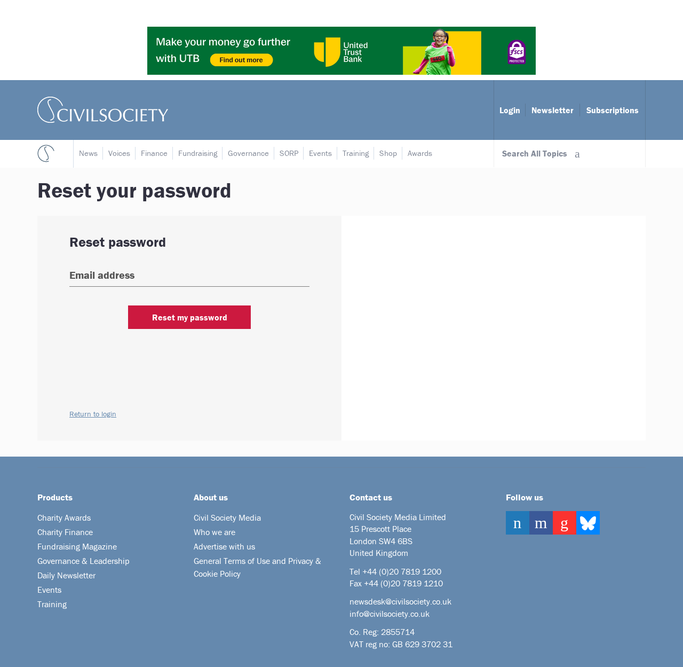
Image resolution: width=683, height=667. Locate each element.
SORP (289, 153)
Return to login (92, 414)
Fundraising (197, 153)
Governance (248, 153)
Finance (154, 153)
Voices (119, 153)
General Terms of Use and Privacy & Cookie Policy (257, 567)
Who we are (214, 532)
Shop (388, 153)
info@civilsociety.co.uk (390, 613)
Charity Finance (65, 532)
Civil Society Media (227, 517)
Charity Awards (64, 517)
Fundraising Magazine (77, 546)
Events (320, 153)
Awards (420, 153)
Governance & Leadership (83, 560)
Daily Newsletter (66, 575)
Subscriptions (612, 110)
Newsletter (552, 110)
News (88, 153)
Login (509, 110)
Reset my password (189, 317)
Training (356, 153)
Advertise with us (224, 546)
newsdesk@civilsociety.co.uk (400, 601)
